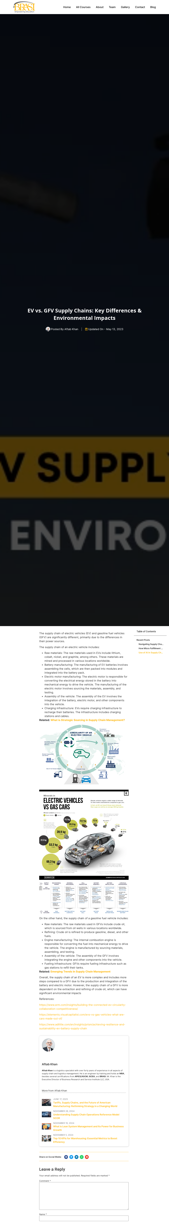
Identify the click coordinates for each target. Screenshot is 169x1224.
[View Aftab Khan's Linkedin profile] (79, 1057)
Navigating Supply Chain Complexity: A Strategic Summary (151, 644)
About (100, 7)
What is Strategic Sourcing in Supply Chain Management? (88, 720)
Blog (153, 7)
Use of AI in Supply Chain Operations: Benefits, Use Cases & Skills (151, 652)
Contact (140, 7)
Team (112, 7)
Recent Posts (143, 640)
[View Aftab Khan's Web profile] (89, 1057)
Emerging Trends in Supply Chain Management (81, 971)
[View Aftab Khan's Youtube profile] (84, 1057)
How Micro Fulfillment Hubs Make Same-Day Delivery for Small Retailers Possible (151, 648)
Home (67, 7)
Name (43, 1214)
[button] (66, 1157)
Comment (45, 1181)
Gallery (125, 7)
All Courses (83, 7)
